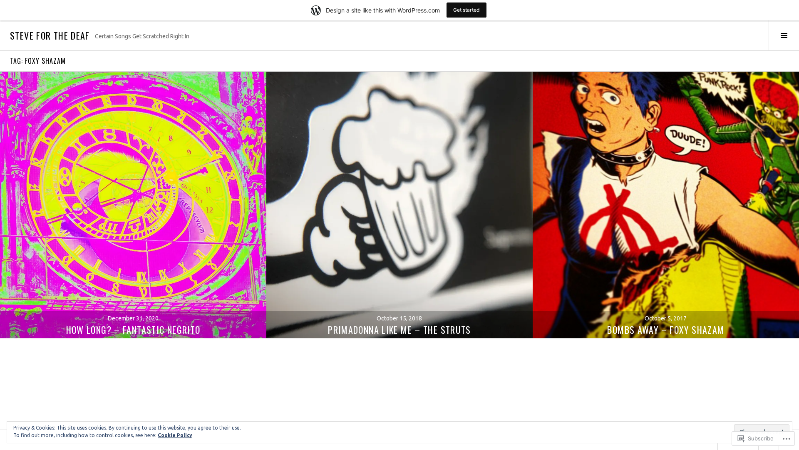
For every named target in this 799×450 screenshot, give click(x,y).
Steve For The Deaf (50, 35)
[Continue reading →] (133, 205)
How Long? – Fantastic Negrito (133, 329)
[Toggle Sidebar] (784, 35)
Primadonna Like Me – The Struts (399, 329)
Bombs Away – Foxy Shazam (665, 329)
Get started (466, 10)
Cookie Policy (175, 435)
